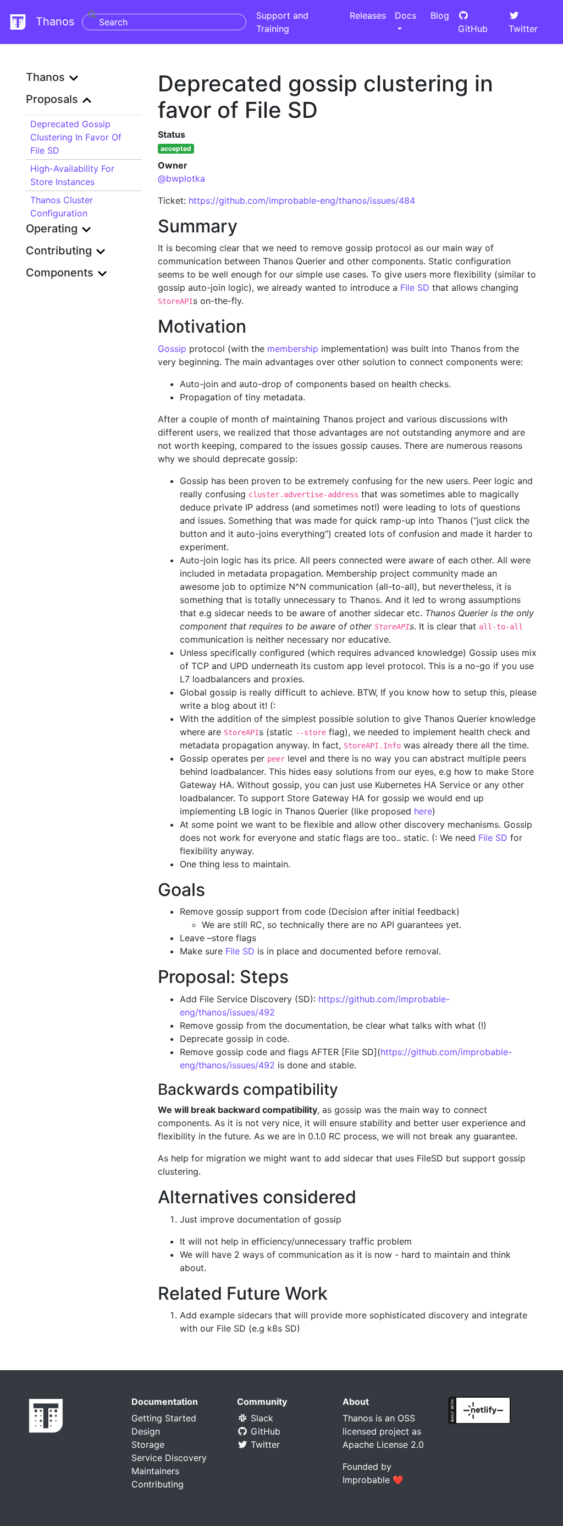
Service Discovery (169, 1457)
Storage (147, 1444)
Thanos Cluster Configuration (61, 206)
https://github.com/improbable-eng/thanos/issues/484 (302, 200)
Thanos (52, 21)
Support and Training (282, 22)
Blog (439, 15)
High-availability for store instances (72, 175)
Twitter (523, 28)
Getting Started (163, 1418)
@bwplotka (181, 178)
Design (145, 1431)
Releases (368, 15)
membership (292, 348)
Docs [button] (405, 15)
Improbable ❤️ (373, 1479)
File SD (414, 287)
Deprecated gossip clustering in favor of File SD (76, 137)
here (423, 811)
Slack (260, 1418)
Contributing (157, 1484)
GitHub (473, 28)
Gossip (172, 348)
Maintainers (155, 1470)
